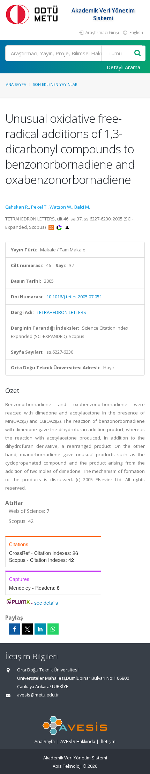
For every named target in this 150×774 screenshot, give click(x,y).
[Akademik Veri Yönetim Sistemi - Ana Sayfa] (33, 14)
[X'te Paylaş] (27, 629)
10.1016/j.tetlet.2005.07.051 (74, 296)
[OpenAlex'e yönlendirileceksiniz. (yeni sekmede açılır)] (67, 227)
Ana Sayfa (16, 84)
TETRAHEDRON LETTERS (61, 312)
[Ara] (137, 53)
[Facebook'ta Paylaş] (14, 629)
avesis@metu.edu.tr (38, 695)
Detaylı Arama (123, 67)
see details (46, 602)
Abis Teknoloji (67, 766)
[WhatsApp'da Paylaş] (53, 629)
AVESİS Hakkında (77, 741)
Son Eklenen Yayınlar (55, 84)
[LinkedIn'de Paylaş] (40, 629)
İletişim (108, 741)
